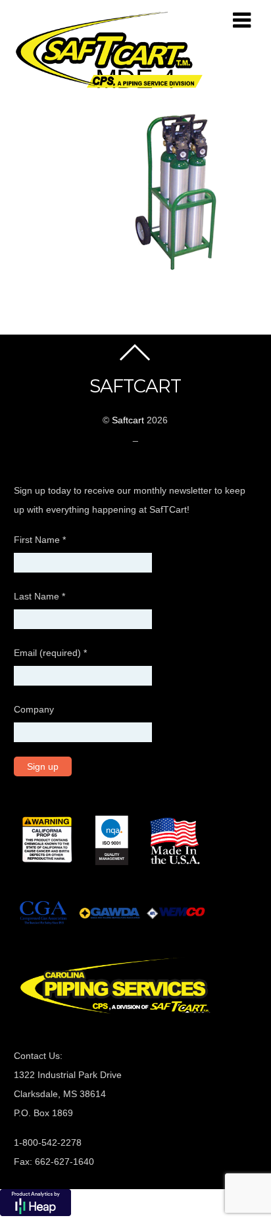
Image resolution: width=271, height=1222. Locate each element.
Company (34, 709)
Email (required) (50, 652)
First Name (40, 539)
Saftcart (128, 420)
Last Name (39, 596)
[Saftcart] (112, 86)
